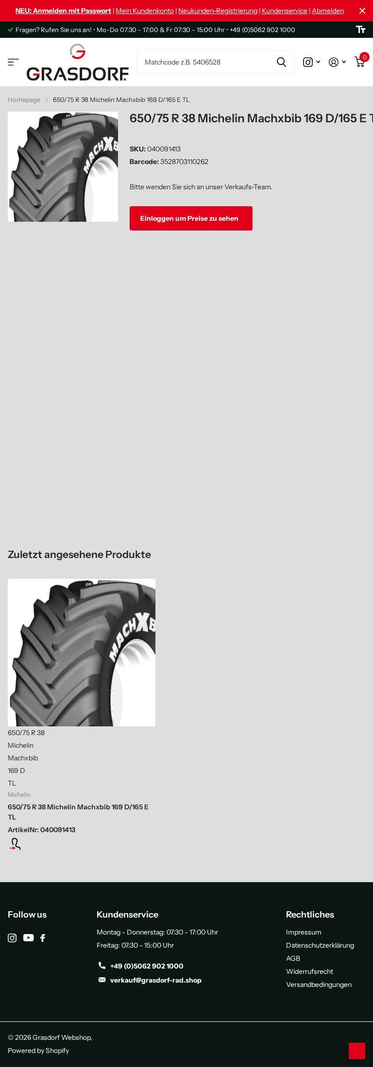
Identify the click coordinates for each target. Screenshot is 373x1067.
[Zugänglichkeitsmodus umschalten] (360, 29)
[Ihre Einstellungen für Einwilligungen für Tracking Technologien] (357, 1051)
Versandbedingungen (319, 984)
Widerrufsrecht (309, 971)
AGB (293, 958)
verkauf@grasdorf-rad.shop (156, 980)
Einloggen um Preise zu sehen (190, 218)
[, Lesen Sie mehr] (312, 62)
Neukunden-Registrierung (217, 10)
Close (362, 10)
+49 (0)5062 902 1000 (147, 966)
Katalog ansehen (13, 62)
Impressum (304, 932)
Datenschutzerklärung (320, 945)
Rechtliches (310, 914)
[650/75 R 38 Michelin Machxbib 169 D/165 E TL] (81, 652)
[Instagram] (12, 938)
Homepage (24, 99)
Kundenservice (284, 10)
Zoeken (281, 62)
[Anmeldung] (81, 844)
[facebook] (42, 938)
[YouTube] (28, 937)
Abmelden (328, 10)
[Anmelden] (337, 62)
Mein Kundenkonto (145, 10)
